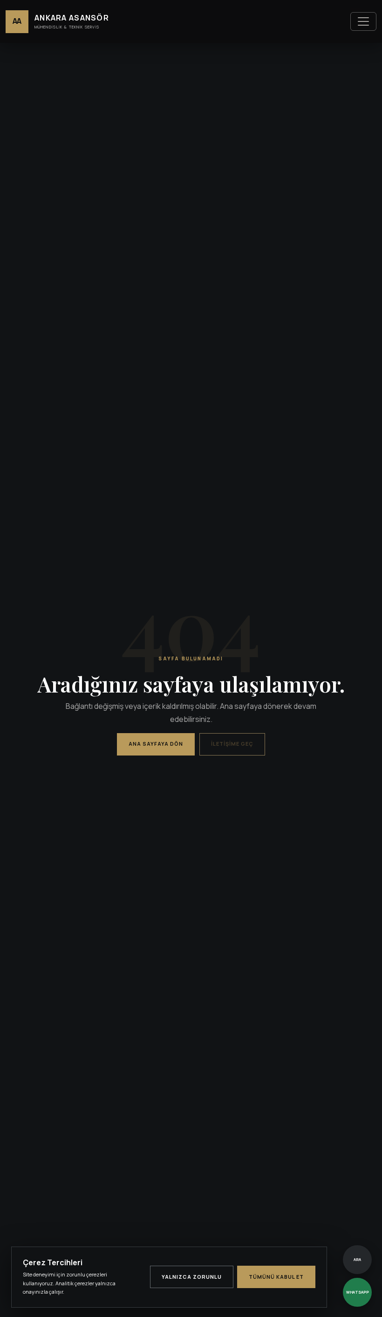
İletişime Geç (232, 743)
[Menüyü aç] (363, 21)
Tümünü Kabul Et (276, 1276)
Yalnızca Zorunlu (192, 1276)
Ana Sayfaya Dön (156, 743)
